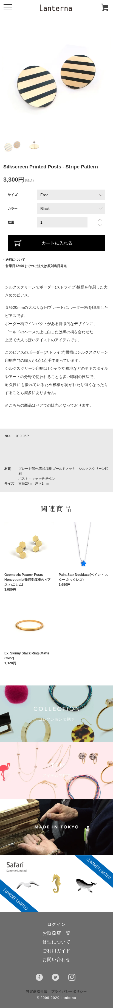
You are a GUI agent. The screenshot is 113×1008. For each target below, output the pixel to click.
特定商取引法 (36, 991)
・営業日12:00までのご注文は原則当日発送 (34, 266)
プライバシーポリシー (69, 991)
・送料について (13, 260)
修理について (56, 942)
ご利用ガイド (56, 950)
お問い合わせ (56, 959)
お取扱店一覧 (56, 933)
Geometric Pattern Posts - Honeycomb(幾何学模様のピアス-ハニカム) (27, 580)
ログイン (56, 924)
